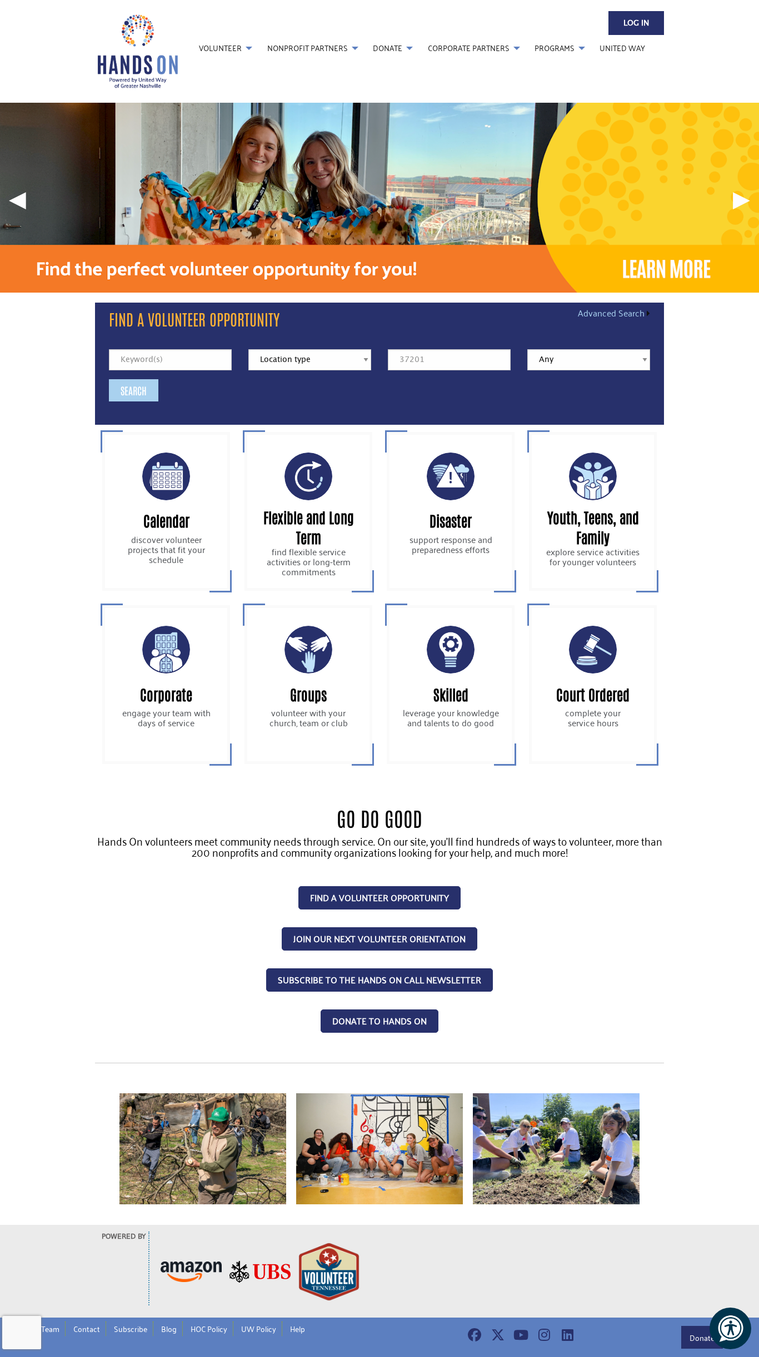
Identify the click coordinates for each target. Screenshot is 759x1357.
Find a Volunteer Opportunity (194, 319)
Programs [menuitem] (555, 48)
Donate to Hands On (379, 1021)
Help (297, 1329)
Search (134, 390)
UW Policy (258, 1329)
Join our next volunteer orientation (379, 939)
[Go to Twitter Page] (496, 1334)
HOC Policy (209, 1329)
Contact (86, 1329)
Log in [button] (636, 23)
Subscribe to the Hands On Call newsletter (379, 980)
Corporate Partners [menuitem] (469, 48)
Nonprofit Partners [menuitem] (307, 48)
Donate (702, 1337)
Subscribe (130, 1329)
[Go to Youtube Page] (519, 1334)
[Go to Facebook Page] (473, 1334)
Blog (169, 1329)
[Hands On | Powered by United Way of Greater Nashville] (138, 50)
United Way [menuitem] (622, 48)
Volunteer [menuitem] (220, 48)
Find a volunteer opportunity (379, 897)
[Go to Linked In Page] (566, 1334)
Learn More (166, 511)
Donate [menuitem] (387, 48)
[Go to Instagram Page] (543, 1334)
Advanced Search (611, 313)
